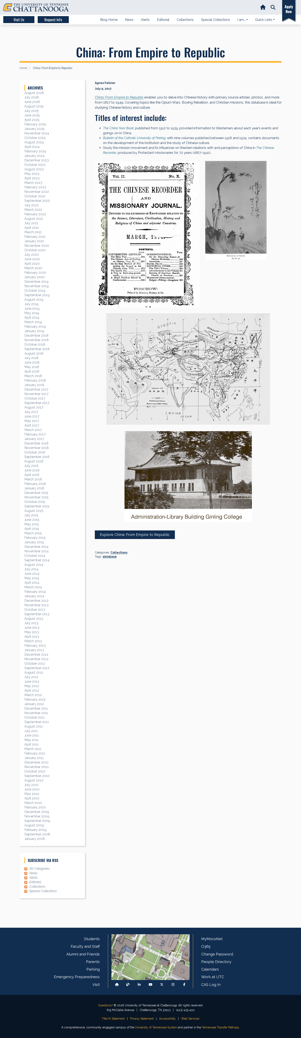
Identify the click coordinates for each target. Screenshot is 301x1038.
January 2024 (34, 156)
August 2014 (33, 565)
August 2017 (33, 407)
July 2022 (31, 205)
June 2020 (32, 259)
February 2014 (35, 592)
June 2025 (32, 115)
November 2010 (36, 767)
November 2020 (36, 246)
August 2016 (33, 461)
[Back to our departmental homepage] (117, 984)
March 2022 (33, 210)
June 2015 (31, 520)
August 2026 (34, 93)
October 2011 (34, 717)
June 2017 (31, 416)
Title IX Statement (113, 1018)
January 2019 (34, 331)
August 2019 (33, 299)
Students (92, 939)
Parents (93, 962)
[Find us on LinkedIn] (139, 984)
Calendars (210, 969)
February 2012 (35, 699)
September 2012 (36, 668)
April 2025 (32, 120)
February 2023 (35, 187)
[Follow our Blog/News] (128, 984)
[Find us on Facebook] (184, 984)
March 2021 (33, 232)
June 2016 (32, 470)
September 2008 (37, 834)
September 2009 (37, 821)
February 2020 (35, 273)
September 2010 (37, 776)
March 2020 (33, 268)
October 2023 (34, 165)
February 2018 (35, 380)
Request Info (53, 19)
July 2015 (31, 515)
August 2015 (33, 511)
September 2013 (36, 614)
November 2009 (36, 816)
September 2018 (37, 349)
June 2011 (31, 735)
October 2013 (34, 610)
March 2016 (33, 479)
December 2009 (36, 812)
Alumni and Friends (83, 954)
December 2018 (36, 335)
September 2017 (36, 403)
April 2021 (31, 228)
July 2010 (31, 785)
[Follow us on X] (161, 984)
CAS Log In (211, 984)
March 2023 (33, 183)
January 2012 (34, 704)
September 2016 (37, 457)
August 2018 (33, 353)
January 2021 (34, 241)
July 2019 (31, 304)
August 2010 (33, 780)
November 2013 (36, 605)
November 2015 (36, 497)
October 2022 (34, 196)
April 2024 (32, 147)
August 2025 (34, 106)
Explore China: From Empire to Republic (135, 534)
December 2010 (36, 762)
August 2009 (34, 825)
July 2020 (31, 255)
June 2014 (32, 574)
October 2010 (34, 771)
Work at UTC (212, 977)
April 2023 (32, 178)
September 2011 (36, 722)
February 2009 (35, 830)
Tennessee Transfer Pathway (220, 1027)
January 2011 (34, 758)
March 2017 (33, 430)
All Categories (39, 869)
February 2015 (35, 538)
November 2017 (36, 394)
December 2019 (36, 281)
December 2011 (36, 708)
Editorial (35, 882)
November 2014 (36, 551)
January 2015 (34, 542)
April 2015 (31, 529)
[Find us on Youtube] (150, 984)
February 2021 (35, 237)
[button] (273, 7)
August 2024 (34, 142)
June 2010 (32, 789)
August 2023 (34, 169)
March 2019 (33, 322)
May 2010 (31, 794)
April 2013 (31, 636)
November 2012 (36, 659)
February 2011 (34, 753)
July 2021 (31, 223)
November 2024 (36, 133)
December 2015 (36, 493)
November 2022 (36, 192)
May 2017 (31, 421)
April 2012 (31, 690)
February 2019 (35, 326)
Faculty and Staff (85, 946)
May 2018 (31, 367)
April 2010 (31, 798)
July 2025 (31, 111)
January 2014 (34, 596)
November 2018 (36, 340)
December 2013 (36, 601)
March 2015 (33, 533)
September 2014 (37, 560)
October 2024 (35, 138)
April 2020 (32, 264)
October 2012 (34, 663)
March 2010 (33, 803)
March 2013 (33, 641)
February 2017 (35, 434)
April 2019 (31, 317)
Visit (96, 984)
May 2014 (31, 578)
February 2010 (35, 807)
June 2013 (31, 627)
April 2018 (31, 371)
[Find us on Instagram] (173, 984)
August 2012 (33, 672)
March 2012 (33, 695)
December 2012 (36, 654)
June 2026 (32, 102)
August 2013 (33, 619)
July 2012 (31, 677)
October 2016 (34, 452)
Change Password (217, 954)
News (33, 873)
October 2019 (34, 290)
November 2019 (36, 286)
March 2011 (32, 749)
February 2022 (35, 214)
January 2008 (34, 839)
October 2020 (35, 250)
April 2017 (31, 425)
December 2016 (36, 443)
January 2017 (34, 439)
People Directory (216, 962)
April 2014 (31, 583)
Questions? (105, 1005)
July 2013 (31, 623)
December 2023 (36, 160)
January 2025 (34, 129)
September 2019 (37, 295)
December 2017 (36, 389)
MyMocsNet (212, 939)
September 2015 (36, 506)
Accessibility (167, 1018)
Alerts (33, 878)
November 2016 (36, 448)
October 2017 (34, 398)
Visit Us (19, 19)
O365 (205, 946)
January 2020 (34, 277)
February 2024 (35, 151)
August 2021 (33, 219)
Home (23, 68)
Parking (93, 969)
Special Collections (43, 891)
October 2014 (34, 556)
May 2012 (31, 686)
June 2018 (32, 362)
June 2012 (31, 681)
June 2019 (32, 308)
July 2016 (31, 466)
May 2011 (31, 740)
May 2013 (31, 632)
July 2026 (31, 97)
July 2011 (31, 731)
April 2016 (31, 475)
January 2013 (34, 650)
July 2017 (31, 412)
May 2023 (31, 174)
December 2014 (36, 547)
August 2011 (33, 726)
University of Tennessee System (156, 1027)
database (110, 556)
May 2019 (31, 313)
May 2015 (31, 524)
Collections (119, 552)
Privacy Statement (142, 1018)
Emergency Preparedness (77, 977)
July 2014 (31, 569)
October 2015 (34, 502)
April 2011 (31, 744)
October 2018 (34, 344)
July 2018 (31, 358)
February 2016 (35, 484)
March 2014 (33, 587)
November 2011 (36, 713)
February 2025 (35, 124)
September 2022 (37, 201)
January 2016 (34, 488)
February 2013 (35, 645)
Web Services (190, 1018)
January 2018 (34, 385)
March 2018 (33, 376)
